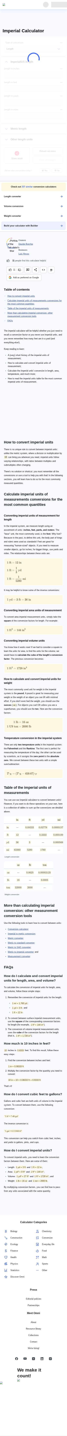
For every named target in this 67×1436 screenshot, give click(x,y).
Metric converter (15, 938)
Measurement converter (19, 956)
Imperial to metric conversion (21, 933)
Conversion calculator (18, 929)
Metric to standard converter (21, 943)
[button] (33, 187)
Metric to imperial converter (21, 952)
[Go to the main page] (18, 4)
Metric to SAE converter (19, 947)
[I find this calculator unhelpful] (20, 270)
